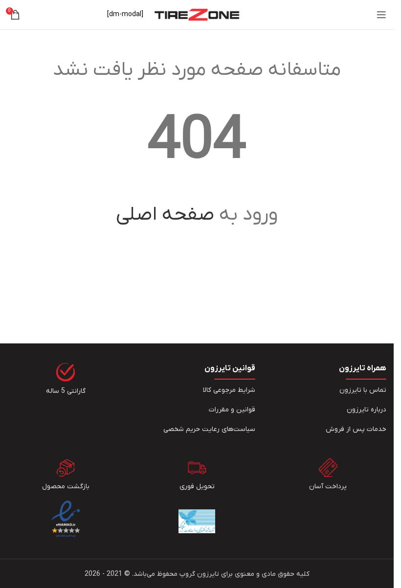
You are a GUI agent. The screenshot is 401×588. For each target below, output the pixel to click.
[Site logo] (197, 14)
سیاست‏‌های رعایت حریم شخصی (209, 429)
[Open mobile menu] (381, 14)
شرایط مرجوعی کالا (229, 390)
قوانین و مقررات (232, 409)
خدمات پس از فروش (356, 429)
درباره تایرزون (366, 409)
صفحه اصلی (165, 214)
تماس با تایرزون (362, 390)
